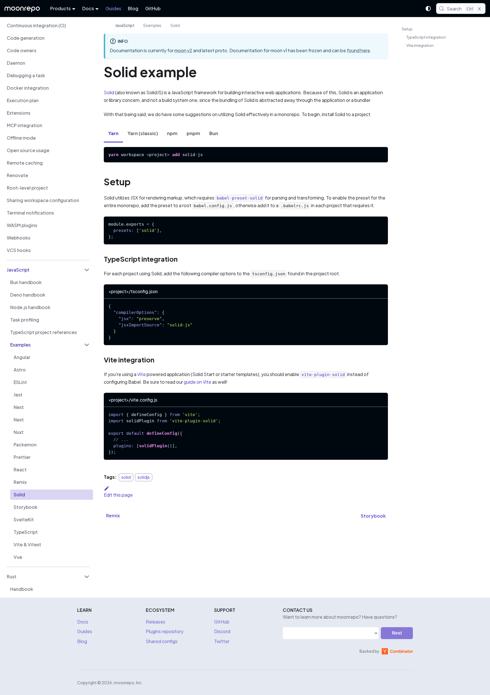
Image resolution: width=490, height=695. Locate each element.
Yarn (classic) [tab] (143, 133)
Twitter (221, 641)
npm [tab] (172, 133)
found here (358, 50)
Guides (113, 8)
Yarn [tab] (113, 133)
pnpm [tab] (193, 133)
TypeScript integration (426, 37)
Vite (141, 374)
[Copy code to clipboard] (381, 154)
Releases (155, 622)
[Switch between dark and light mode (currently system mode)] (428, 8)
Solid (109, 92)
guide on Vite (197, 382)
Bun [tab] (213, 133)
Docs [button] (88, 8)
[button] (48, 270)
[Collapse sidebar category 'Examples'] (87, 345)
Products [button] (60, 8)
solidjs (144, 477)
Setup (407, 29)
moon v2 (183, 50)
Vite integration (420, 45)
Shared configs (162, 641)
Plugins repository (164, 631)
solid (126, 477)
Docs (82, 622)
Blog (133, 8)
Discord (222, 631)
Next (397, 633)
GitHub (152, 8)
